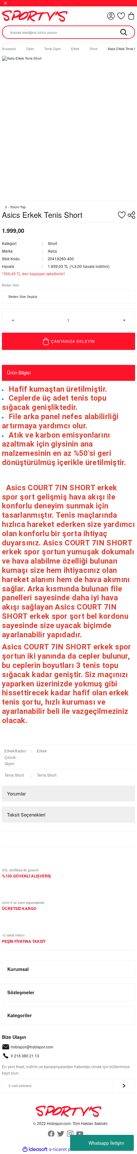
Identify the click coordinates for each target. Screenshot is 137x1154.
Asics (52, 251)
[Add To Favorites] (122, 215)
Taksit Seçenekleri (26, 814)
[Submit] (124, 1086)
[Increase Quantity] (124, 320)
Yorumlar (16, 793)
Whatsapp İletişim (106, 1143)
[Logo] (35, 16)
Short (52, 243)
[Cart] (131, 16)
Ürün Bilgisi (19, 372)
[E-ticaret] (67, 1149)
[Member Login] (111, 16)
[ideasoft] (35, 1149)
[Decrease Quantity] (13, 320)
